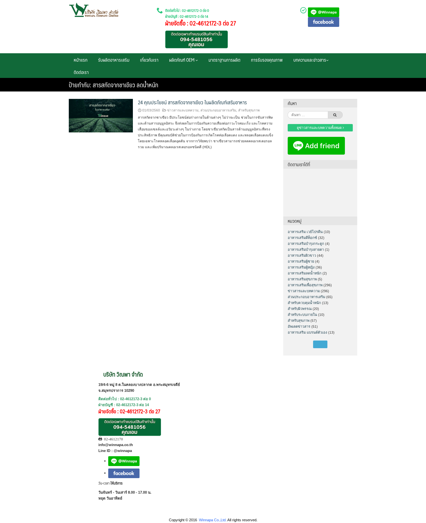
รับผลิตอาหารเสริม (113, 60)
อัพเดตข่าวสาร (299, 326)
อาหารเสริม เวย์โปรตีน (305, 232)
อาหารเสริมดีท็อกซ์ (302, 238)
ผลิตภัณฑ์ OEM (182, 60)
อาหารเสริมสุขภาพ (302, 279)
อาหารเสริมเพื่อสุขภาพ (305, 285)
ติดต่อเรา (81, 72)
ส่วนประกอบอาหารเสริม (218, 110)
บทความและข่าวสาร (309, 60)
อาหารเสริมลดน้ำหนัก (304, 273)
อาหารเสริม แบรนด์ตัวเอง (307, 332)
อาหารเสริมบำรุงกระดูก (306, 244)
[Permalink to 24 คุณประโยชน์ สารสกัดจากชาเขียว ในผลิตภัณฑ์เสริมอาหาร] (101, 115)
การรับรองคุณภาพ (267, 60)
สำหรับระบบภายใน (302, 315)
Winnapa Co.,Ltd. (213, 520)
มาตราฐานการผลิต (224, 60)
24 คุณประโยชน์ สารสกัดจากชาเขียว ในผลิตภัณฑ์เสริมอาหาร (192, 102)
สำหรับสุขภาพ (249, 110)
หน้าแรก (81, 60)
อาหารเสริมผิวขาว (302, 255)
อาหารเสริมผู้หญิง (301, 267)
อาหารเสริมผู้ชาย (301, 261)
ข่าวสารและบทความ (182, 110)
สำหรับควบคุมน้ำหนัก (304, 303)
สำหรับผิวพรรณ (300, 309)
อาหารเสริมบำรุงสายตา (306, 250)
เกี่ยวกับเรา (149, 60)
